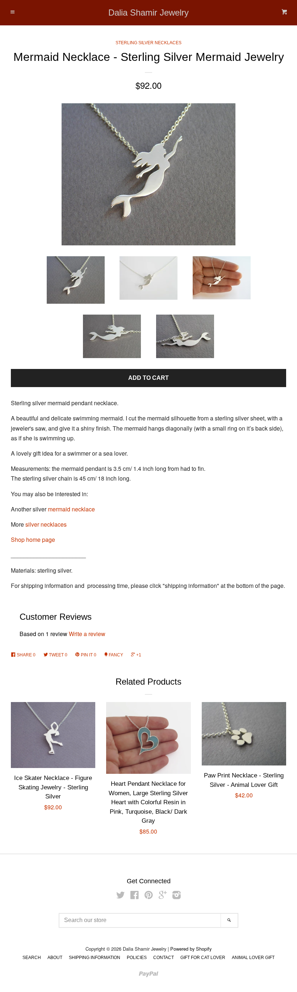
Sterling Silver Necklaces (148, 42)
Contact (163, 957)
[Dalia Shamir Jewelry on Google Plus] (162, 896)
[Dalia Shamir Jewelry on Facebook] (134, 896)
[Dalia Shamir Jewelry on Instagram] (176, 896)
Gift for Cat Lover (202, 957)
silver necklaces (46, 524)
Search (31, 957)
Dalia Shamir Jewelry (148, 12)
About (54, 957)
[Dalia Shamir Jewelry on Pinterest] (148, 896)
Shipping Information (94, 957)
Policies (137, 957)
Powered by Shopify (191, 948)
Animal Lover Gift (253, 957)
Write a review (87, 634)
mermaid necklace (71, 509)
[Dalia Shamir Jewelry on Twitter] (120, 896)
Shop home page (33, 539)
